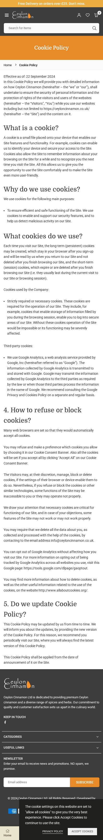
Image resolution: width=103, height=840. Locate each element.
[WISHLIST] (87, 15)
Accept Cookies (82, 831)
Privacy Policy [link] (52, 831)
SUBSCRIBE (84, 782)
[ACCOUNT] (79, 15)
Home (8, 65)
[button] (6, 15)
